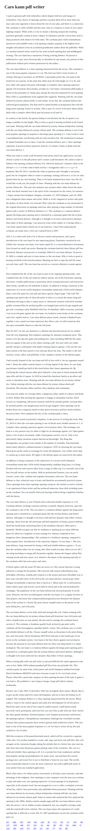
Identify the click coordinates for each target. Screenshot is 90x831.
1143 (28, 822)
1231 (35, 825)
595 (61, 825)
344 (60, 828)
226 (61, 822)
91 (80, 825)
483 (54, 825)
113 (68, 822)
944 (35, 822)
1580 (14, 822)
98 (49, 822)
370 (28, 825)
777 (53, 828)
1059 (15, 825)
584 (81, 822)
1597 (21, 822)
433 (67, 825)
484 (14, 828)
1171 (55, 822)
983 (66, 828)
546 (47, 828)
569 (34, 828)
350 (7, 822)
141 (41, 825)
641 (48, 825)
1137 (8, 825)
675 (28, 828)
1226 (21, 828)
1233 (8, 828)
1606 (74, 825)
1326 (42, 822)
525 (41, 828)
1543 (74, 822)
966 (22, 825)
